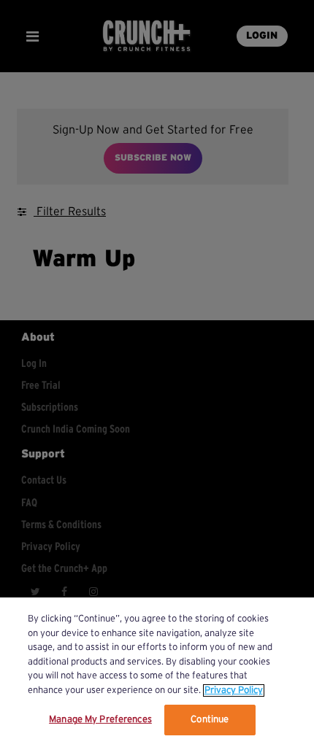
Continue (210, 719)
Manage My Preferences (100, 719)
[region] (157, 672)
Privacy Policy (233, 690)
